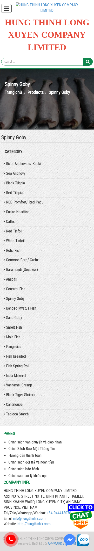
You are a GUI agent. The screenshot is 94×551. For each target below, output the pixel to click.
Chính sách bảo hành (23, 469)
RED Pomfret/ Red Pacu (24, 202)
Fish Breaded (15, 356)
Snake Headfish (17, 212)
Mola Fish (12, 337)
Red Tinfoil (13, 231)
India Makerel (15, 375)
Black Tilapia (15, 183)
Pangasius (13, 346)
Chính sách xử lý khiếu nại (27, 475)
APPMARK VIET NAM (62, 543)
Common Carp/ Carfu (21, 260)
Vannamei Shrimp (18, 385)
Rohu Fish (12, 250)
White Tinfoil (15, 241)
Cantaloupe (14, 404)
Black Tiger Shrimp (20, 394)
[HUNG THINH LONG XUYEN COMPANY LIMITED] (47, 7)
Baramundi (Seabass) (21, 269)
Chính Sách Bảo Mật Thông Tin (31, 448)
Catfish (10, 221)
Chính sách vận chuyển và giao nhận (35, 442)
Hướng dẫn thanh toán (24, 455)
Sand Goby (13, 317)
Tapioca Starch (17, 414)
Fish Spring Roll (17, 366)
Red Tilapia (14, 192)
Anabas (11, 279)
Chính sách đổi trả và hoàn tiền (31, 462)
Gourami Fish (15, 289)
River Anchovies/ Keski (23, 163)
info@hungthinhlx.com (29, 518)
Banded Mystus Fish (20, 308)
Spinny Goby (15, 298)
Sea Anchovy (15, 173)
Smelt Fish (13, 327)
